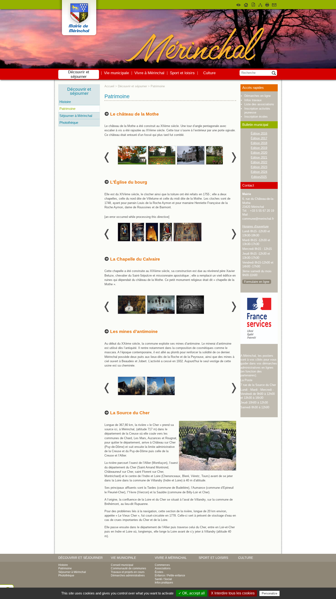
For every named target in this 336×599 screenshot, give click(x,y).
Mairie (246, 194)
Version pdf (253, 4)
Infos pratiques (164, 582)
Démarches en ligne (257, 96)
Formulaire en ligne (256, 281)
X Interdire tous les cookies (233, 593)
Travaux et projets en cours (127, 572)
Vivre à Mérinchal (149, 73)
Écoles (159, 572)
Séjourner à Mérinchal (75, 116)
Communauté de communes (128, 568)
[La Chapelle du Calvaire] (131, 304)
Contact (274, 4)
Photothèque (68, 122)
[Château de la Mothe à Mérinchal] (132, 155)
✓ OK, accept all (191, 593)
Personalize (269, 593)
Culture (209, 73)
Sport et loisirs (182, 73)
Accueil (246, 4)
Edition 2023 (259, 167)
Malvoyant (238, 4)
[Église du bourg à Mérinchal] (124, 231)
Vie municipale (116, 73)
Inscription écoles (256, 116)
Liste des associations (259, 104)
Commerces (162, 565)
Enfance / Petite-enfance (170, 575)
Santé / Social (163, 579)
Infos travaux (253, 100)
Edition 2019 (259, 148)
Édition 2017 (259, 138)
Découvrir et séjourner (78, 74)
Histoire (65, 102)
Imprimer (267, 4)
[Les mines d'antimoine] (131, 385)
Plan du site (260, 4)
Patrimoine (67, 109)
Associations (163, 568)
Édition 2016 (259, 133)
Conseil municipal (122, 565)
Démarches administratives (128, 575)
